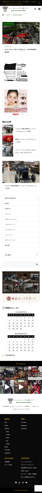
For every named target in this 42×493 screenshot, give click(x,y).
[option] (21, 176)
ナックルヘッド (10, 229)
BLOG (6, 447)
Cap (7, 441)
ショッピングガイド (27, 462)
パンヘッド (8, 235)
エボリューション (11, 219)
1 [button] (19, 181)
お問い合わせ (25, 471)
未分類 (7, 245)
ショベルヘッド (10, 224)
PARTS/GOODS (10, 198)
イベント (8, 214)
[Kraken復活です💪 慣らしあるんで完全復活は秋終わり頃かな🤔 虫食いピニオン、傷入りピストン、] (35, 373)
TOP (6, 422)
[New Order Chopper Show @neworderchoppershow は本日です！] (21, 373)
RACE (7, 203)
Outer (7, 431)
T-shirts (8, 434)
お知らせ (8, 208)
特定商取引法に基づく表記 (29, 468)
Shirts (7, 437)
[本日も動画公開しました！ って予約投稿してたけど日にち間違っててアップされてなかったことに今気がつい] (7, 387)
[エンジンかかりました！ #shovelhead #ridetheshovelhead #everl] (21, 387)
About (6, 425)
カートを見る (8, 465)
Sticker (8, 444)
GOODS (7, 428)
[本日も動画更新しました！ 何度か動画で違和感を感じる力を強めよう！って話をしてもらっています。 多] (35, 387)
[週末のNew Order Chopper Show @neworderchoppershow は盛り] (7, 373)
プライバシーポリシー (27, 465)
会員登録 (7, 462)
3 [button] (22, 181)
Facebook (24, 428)
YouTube (7, 450)
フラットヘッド (10, 240)
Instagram (22, 363)
